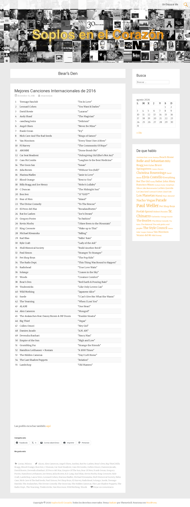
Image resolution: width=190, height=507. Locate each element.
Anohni (75, 463)
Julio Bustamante (150, 188)
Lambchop (25, 477)
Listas (21, 463)
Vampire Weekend (147, 232)
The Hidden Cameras (82, 484)
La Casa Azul (142, 191)
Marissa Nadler (66, 477)
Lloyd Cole (167, 192)
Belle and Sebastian (150, 161)
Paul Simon (51, 480)
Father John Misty (165, 181)
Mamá (158, 195)
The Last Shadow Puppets (104, 484)
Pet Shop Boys (64, 480)
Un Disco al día (170, 4)
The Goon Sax (64, 484)
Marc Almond (168, 196)
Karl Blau (79, 473)
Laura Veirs (36, 477)
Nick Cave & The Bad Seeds (32, 480)
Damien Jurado (108, 467)
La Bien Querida (165, 188)
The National (146, 224)
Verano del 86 (143, 235)
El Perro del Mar (53, 470)
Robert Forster (160, 211)
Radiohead (87, 480)
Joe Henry (47, 473)
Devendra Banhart (36, 470)
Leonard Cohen (50, 477)
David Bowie (20, 470)
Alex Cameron (51, 463)
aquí (48, 426)
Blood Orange (28, 467)
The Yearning (32, 487)
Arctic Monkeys (153, 157)
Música (28, 463)
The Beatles (143, 220)
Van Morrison (59, 487)
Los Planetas (145, 195)
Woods (84, 487)
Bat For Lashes (87, 463)
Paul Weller (147, 205)
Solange (97, 480)
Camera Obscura (157, 169)
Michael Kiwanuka (83, 477)
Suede (104, 480)
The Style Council (155, 228)
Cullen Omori (94, 467)
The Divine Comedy (47, 484)
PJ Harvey (76, 480)
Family (152, 182)
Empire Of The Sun (71, 470)
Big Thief (110, 463)
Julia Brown (58, 473)
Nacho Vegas (145, 200)
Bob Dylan (149, 165)
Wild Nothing (73, 487)
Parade (161, 200)
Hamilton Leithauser (32, 473)
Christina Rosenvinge (151, 173)
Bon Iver (39, 467)
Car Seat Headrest (62, 467)
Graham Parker (160, 185)
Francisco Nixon (145, 184)
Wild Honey (156, 235)
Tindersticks (46, 487)
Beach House (167, 157)
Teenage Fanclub (166, 217)
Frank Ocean (100, 470)
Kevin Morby (91, 473)
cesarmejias (46, 95)
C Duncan (48, 467)
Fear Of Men (87, 470)
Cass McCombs (79, 467)
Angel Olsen (65, 463)
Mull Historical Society (104, 477)
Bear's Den (100, 463)
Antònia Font (142, 157)
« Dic (139, 132)
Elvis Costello (152, 177)
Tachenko (155, 217)
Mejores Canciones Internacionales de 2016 (55, 90)
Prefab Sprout (144, 211)
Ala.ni (41, 463)
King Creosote (104, 473)
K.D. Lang (69, 473)
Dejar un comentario (103, 487)
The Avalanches (30, 484)
